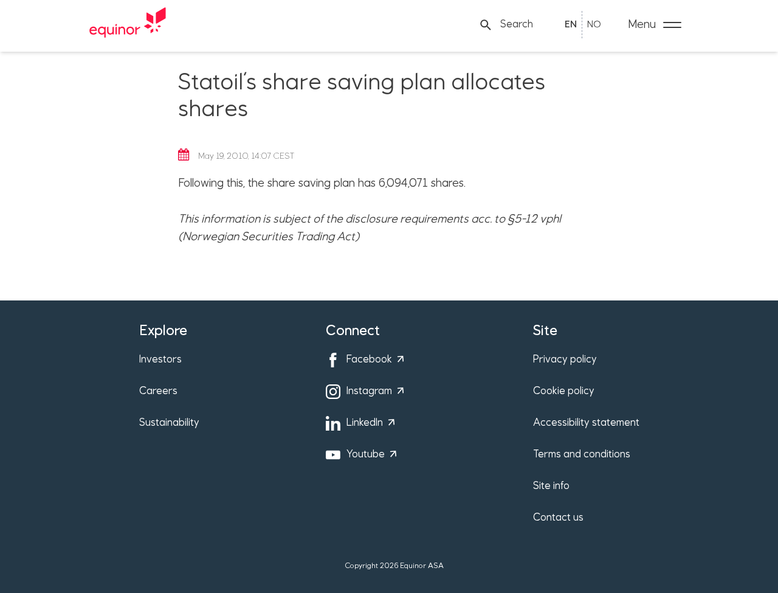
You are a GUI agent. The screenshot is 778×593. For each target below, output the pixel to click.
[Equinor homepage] (127, 25)
